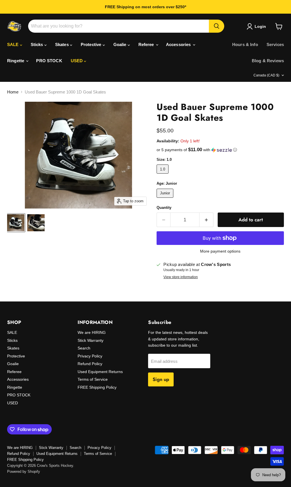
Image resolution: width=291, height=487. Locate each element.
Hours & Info (245, 44)
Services (275, 44)
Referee (146, 44)
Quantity (164, 207)
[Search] (216, 26)
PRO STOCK (49, 60)
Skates (62, 44)
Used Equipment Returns (100, 371)
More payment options (220, 251)
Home (12, 92)
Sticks (37, 44)
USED (77, 60)
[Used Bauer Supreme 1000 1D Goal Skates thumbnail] (16, 223)
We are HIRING (92, 332)
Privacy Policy (90, 356)
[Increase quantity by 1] (206, 220)
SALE (13, 44)
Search (84, 348)
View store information (180, 277)
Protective (92, 44)
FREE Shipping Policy (97, 387)
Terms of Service (93, 379)
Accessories (179, 44)
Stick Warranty (90, 340)
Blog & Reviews (268, 60)
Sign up (161, 379)
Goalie (120, 44)
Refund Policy (90, 363)
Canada (266, 75)
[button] (220, 150)
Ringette (16, 60)
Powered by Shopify (23, 471)
